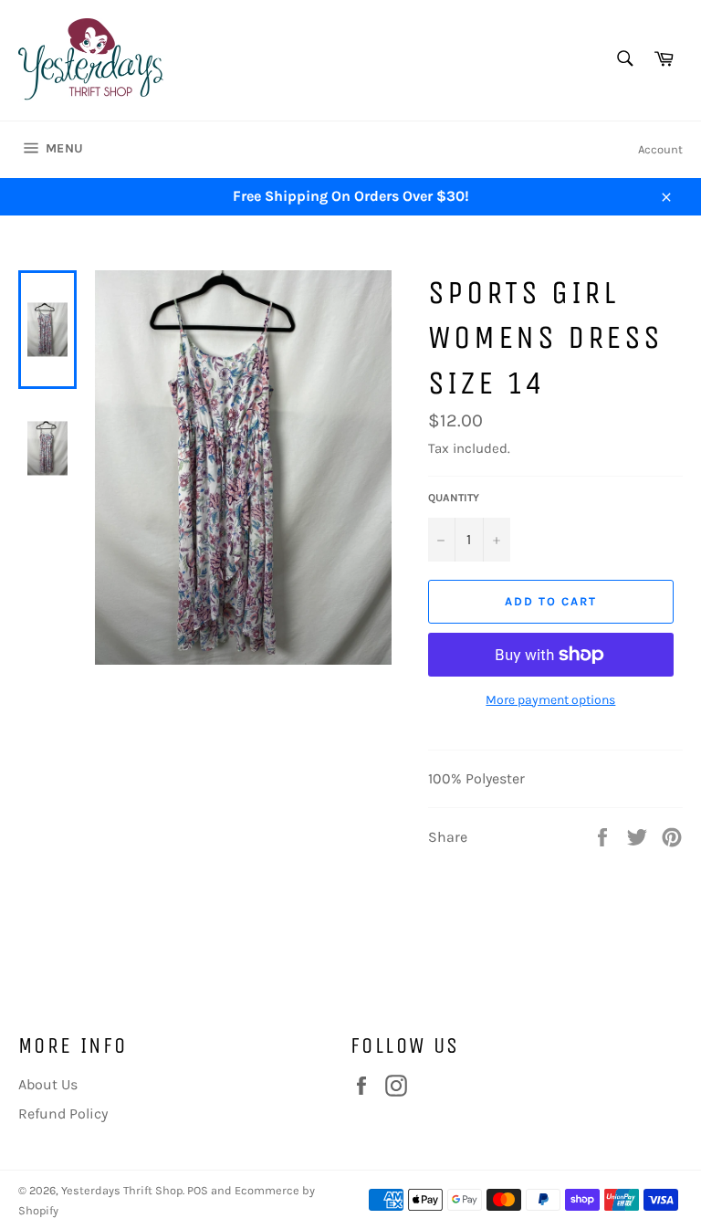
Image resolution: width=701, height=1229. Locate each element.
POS (197, 1190)
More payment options (550, 700)
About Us (48, 1084)
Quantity (453, 497)
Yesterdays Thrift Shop (122, 1190)
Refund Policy (63, 1113)
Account (660, 149)
